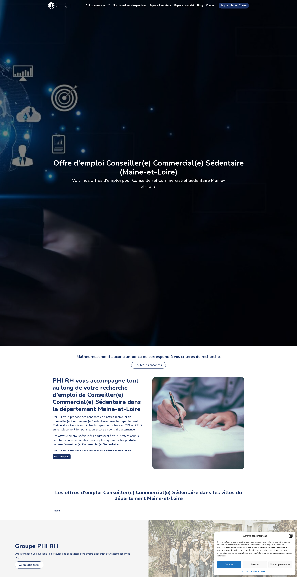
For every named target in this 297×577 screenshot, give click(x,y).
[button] (290, 535)
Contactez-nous (29, 565)
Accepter (229, 564)
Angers (56, 510)
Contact (210, 5)
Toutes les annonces (148, 365)
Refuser (255, 564)
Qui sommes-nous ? (98, 5)
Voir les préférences (280, 564)
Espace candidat (184, 5)
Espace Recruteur (160, 5)
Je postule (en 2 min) (234, 5)
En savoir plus (61, 456)
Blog (200, 5)
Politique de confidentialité (253, 571)
